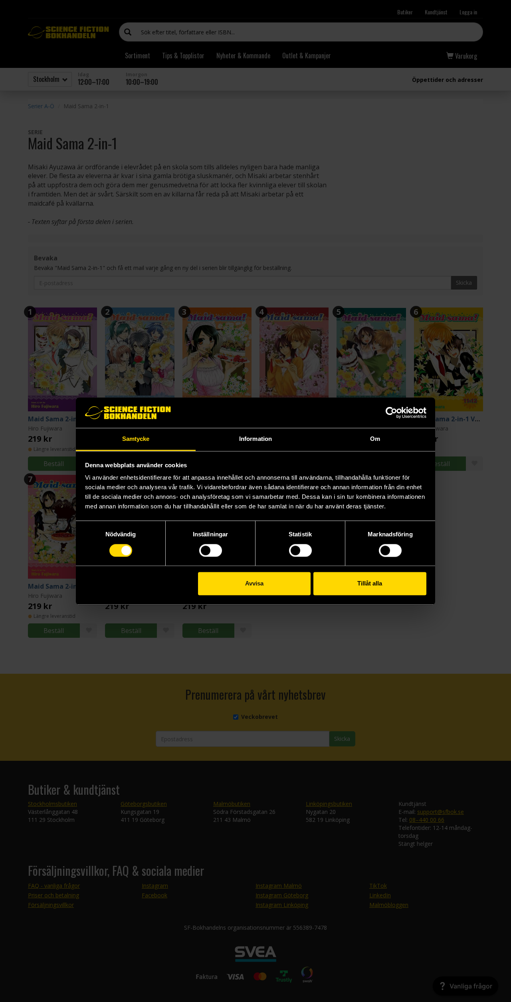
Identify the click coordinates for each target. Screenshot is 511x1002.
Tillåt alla (369, 583)
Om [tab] (375, 439)
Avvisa (254, 583)
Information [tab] (255, 439)
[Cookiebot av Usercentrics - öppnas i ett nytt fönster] (391, 413)
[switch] (210, 550)
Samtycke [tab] (136, 439)
